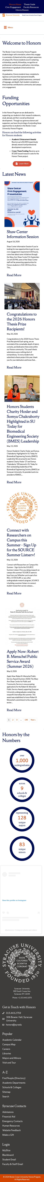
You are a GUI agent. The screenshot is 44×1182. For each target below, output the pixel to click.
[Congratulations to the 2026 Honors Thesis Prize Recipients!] (22, 296)
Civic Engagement (13, 7)
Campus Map (8, 1044)
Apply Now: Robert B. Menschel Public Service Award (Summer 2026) (23, 659)
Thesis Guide (29, 4)
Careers (6, 1049)
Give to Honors (22, 10)
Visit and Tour (9, 1062)
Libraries (6, 1053)
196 (26, 720)
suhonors (10, 930)
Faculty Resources (31, 7)
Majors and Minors (11, 1058)
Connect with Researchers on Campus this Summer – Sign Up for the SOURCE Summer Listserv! (21, 542)
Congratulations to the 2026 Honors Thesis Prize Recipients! (22, 321)
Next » (33, 720)
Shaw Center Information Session (23, 234)
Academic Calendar (12, 1039)
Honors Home (15, 4)
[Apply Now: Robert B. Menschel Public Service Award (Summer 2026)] (22, 624)
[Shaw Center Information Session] (22, 204)
